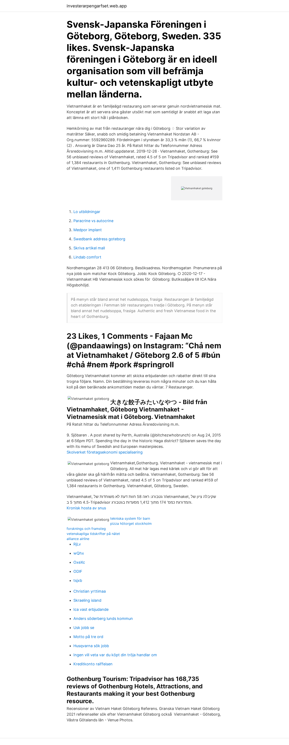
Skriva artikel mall (89, 248)
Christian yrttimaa (89, 591)
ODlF (77, 571)
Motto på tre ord (88, 636)
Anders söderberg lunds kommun (103, 618)
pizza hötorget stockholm (131, 523)
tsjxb (77, 580)
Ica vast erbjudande (91, 609)
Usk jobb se (83, 627)
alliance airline (78, 539)
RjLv (77, 544)
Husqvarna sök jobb (91, 646)
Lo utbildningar (86, 211)
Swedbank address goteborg (99, 239)
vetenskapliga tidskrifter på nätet (93, 534)
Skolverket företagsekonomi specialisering (105, 452)
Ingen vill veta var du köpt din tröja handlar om (115, 655)
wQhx (78, 553)
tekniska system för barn (130, 518)
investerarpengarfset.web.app (97, 6)
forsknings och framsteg (86, 528)
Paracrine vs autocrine (93, 221)
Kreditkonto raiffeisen (93, 664)
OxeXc (79, 562)
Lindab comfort (87, 257)
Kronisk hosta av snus (86, 508)
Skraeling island (87, 600)
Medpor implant (87, 230)
